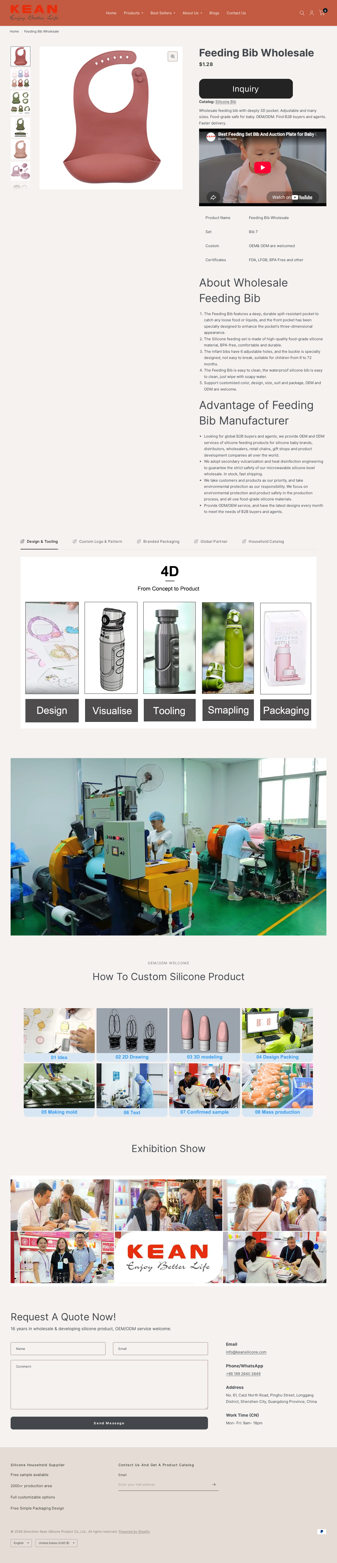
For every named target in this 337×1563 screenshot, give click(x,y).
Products (132, 13)
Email (122, 1475)
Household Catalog (266, 541)
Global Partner (214, 541)
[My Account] (312, 13)
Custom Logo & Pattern (100, 541)
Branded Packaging (161, 541)
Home (111, 13)
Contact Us (236, 13)
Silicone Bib (225, 101)
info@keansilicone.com (246, 1352)
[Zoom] (173, 56)
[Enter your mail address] (214, 1484)
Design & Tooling (42, 541)
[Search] (302, 13)
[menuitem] (111, 13)
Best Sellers (161, 13)
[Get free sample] (246, 88)
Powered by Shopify (134, 1531)
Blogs (214, 13)
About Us (191, 13)
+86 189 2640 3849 (243, 1373)
